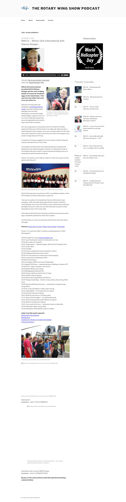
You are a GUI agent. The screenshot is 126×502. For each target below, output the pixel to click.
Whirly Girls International (30, 315)
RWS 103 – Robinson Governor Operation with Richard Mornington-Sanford (92, 118)
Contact (50, 20)
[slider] (66, 75)
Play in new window (34, 80)
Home (23, 20)
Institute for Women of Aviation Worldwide (36, 320)
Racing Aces (25, 317)
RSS (42, 82)
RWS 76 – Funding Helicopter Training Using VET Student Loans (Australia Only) (93, 183)
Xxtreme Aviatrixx (27, 322)
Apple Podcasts (34, 82)
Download (45, 80)
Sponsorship (40, 20)
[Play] (24, 75)
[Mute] (62, 75)
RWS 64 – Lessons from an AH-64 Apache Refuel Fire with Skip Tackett (93, 128)
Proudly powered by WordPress (30, 497)
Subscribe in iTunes (35, 227)
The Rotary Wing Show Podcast (66, 8)
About (31, 20)
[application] (45, 75)
